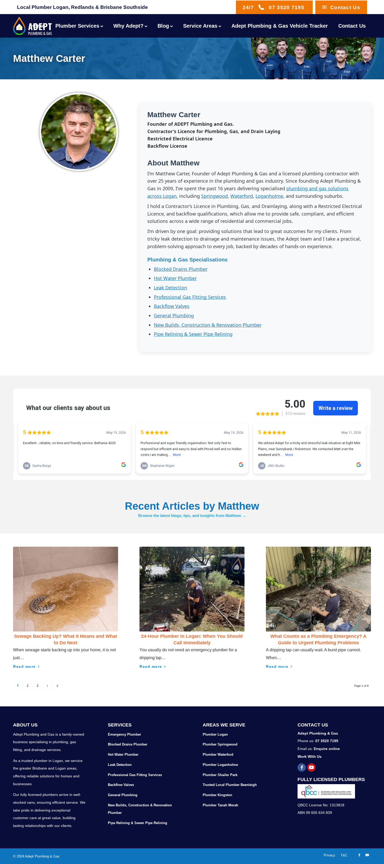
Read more (24, 666)
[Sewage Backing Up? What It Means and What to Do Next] (65, 589)
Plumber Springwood (220, 744)
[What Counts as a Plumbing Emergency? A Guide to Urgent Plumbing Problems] (318, 589)
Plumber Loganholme (220, 765)
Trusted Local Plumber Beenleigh (230, 785)
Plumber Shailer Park (220, 775)
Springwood (214, 196)
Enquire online (327, 749)
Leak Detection (170, 287)
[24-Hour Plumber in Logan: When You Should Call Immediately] (192, 589)
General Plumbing (174, 315)
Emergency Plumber (124, 734)
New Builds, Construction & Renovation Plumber (207, 325)
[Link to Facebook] (302, 767)
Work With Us (310, 756)
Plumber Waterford (218, 754)
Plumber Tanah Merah (220, 805)
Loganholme (269, 196)
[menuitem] (37, 26)
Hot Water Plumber (175, 278)
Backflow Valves (171, 306)
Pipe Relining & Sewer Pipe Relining (193, 334)
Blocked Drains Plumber (180, 269)
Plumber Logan (215, 734)
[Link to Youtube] (311, 767)
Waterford (241, 196)
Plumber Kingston (217, 795)
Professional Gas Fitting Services (190, 297)
